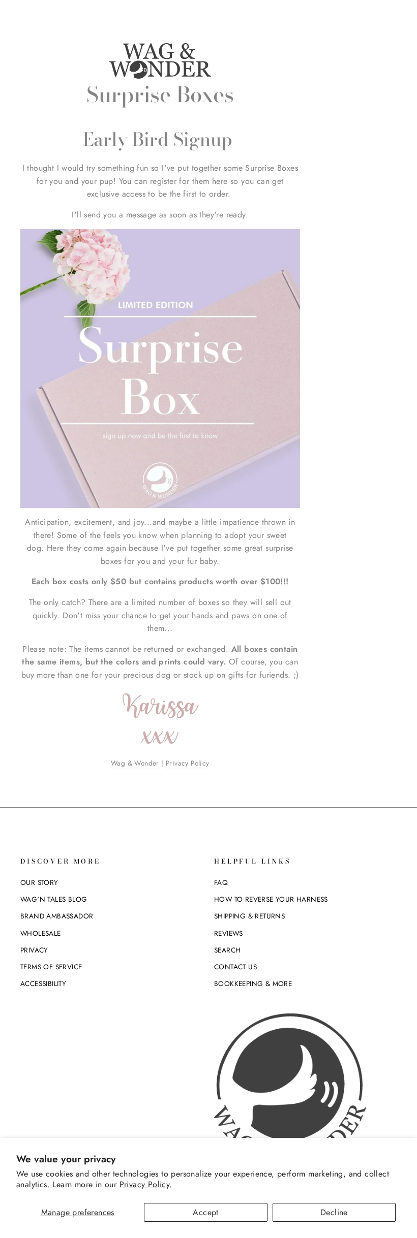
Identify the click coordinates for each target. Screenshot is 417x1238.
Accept (205, 1212)
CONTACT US (235, 967)
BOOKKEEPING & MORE (253, 983)
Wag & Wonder (135, 763)
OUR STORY (39, 882)
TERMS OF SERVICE (51, 967)
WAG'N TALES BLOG (53, 899)
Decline (334, 1212)
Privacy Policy (188, 763)
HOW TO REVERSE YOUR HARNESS (271, 899)
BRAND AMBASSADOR (56, 916)
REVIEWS (228, 933)
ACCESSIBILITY (43, 983)
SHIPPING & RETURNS (249, 916)
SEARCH (227, 950)
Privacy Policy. (146, 1184)
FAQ (221, 882)
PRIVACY (34, 950)
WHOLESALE (40, 933)
